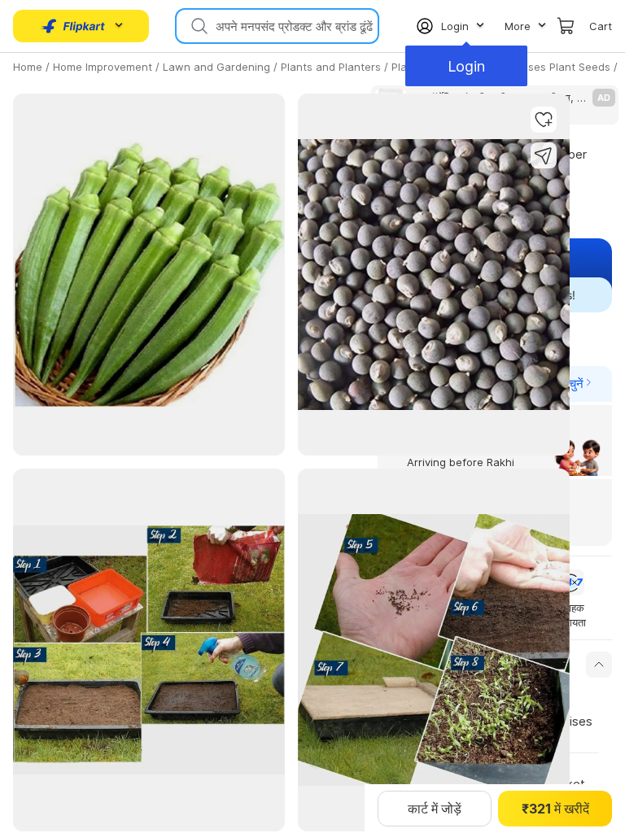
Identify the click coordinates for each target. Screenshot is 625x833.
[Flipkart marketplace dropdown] (73, 26)
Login (466, 66)
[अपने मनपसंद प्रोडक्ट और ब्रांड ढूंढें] (198, 26)
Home (27, 66)
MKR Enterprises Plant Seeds (536, 66)
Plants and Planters (331, 66)
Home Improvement (102, 66)
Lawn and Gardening (216, 66)
